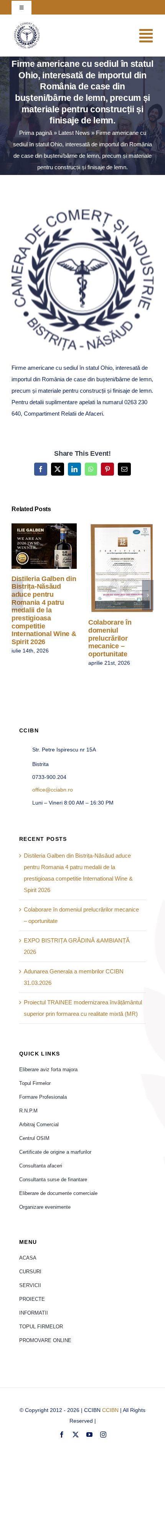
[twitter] (76, 1434)
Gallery (55, 546)
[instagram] (103, 1434)
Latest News (74, 133)
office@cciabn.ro (52, 790)
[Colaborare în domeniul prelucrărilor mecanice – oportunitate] (120, 568)
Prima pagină (35, 133)
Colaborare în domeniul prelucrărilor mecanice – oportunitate (110, 568)
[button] (17, 595)
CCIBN (110, 1410)
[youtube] (89, 1434)
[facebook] (62, 1434)
